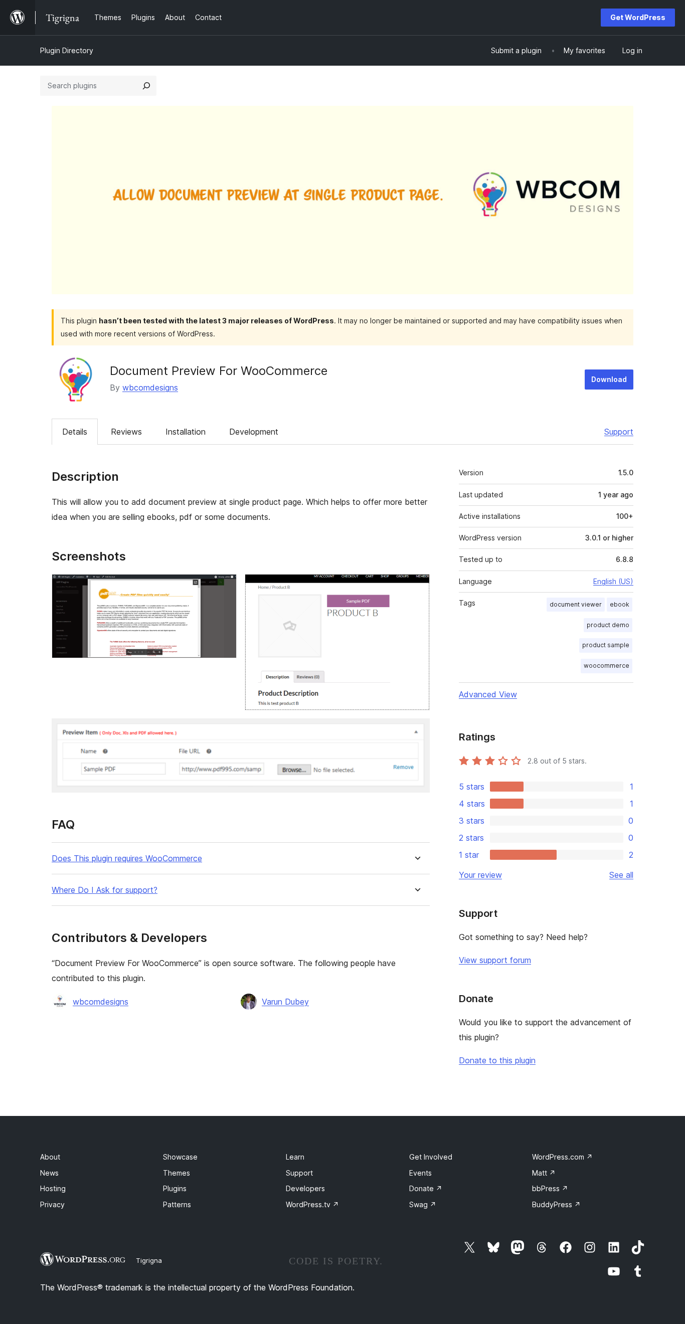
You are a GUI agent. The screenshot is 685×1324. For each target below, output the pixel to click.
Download (609, 379)
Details (74, 432)
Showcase (180, 1157)
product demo (608, 625)
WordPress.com (562, 1157)
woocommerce (606, 665)
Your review (480, 875)
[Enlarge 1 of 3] (223, 588)
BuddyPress (556, 1204)
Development (253, 432)
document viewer (576, 604)
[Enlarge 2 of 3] (416, 588)
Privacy (52, 1204)
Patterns (177, 1204)
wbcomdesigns (150, 388)
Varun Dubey (285, 1002)
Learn (295, 1157)
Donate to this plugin (497, 1060)
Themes (176, 1173)
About (50, 1157)
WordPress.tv (312, 1204)
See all (621, 875)
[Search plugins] (146, 86)
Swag (422, 1204)
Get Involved (430, 1157)
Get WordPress (637, 17)
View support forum (495, 960)
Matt (544, 1173)
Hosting (53, 1188)
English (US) (613, 581)
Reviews (126, 432)
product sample (605, 645)
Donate (425, 1188)
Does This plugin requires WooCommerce (127, 858)
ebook (619, 604)
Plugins (175, 1188)
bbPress (550, 1188)
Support (618, 432)
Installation (185, 432)
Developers (305, 1188)
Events (420, 1173)
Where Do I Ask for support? (104, 890)
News (49, 1173)
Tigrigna (149, 1260)
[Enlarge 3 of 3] (416, 732)
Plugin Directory (66, 50)
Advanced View (488, 694)
